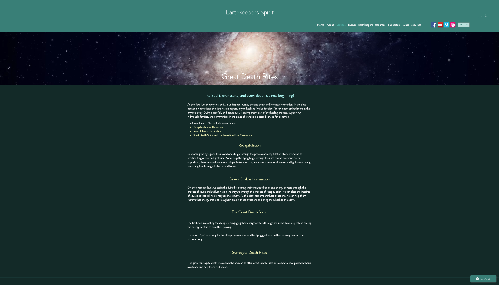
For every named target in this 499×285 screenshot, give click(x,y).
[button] (486, 16)
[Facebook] (433, 24)
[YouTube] (440, 24)
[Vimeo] (446, 24)
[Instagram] (452, 24)
